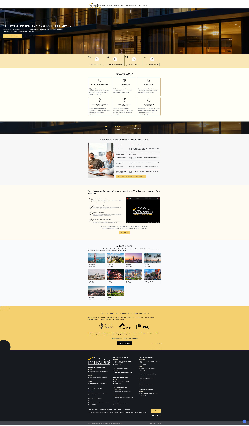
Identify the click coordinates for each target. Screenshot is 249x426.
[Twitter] (153, 415)
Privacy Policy (159, 423)
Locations (116, 5)
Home (103, 5)
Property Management (131, 5)
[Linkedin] (158, 415)
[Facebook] (155, 415)
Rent (122, 5)
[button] (143, 210)
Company (109, 5)
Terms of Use (152, 423)
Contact (145, 5)
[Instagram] (160, 415)
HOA (140, 5)
